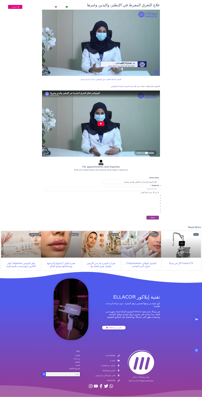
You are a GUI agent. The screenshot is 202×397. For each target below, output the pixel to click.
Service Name (154, 178)
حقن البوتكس (100, 79)
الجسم (119, 79)
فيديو (73, 7)
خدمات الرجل (90, 79)
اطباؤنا (111, 7)
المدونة (81, 7)
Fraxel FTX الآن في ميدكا (181, 263)
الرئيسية (120, 7)
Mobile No (154, 185)
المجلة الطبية (111, 79)
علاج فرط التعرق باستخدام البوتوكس (124, 86)
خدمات (102, 7)
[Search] (44, 374)
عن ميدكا (90, 7)
